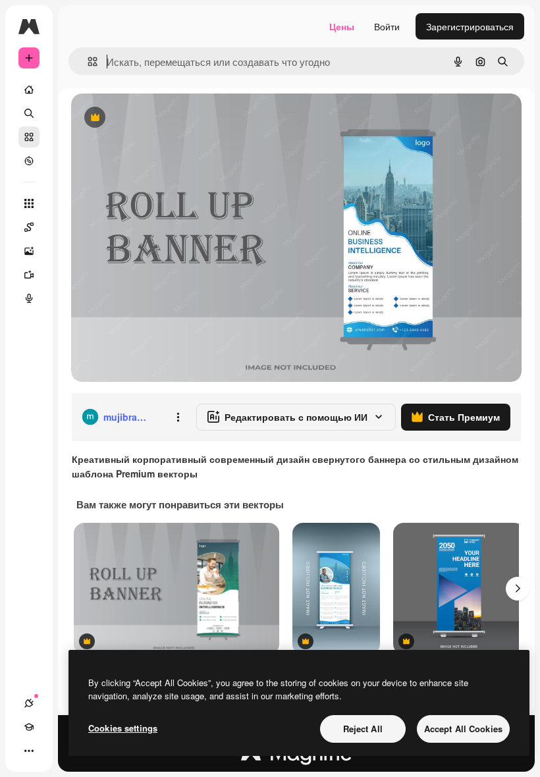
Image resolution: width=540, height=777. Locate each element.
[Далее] (517, 589)
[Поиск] (29, 113)
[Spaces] (29, 227)
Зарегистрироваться (470, 26)
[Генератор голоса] (29, 298)
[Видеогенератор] (29, 274)
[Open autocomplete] (87, 62)
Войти (387, 26)
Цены (341, 26)
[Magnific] (296, 756)
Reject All (363, 728)
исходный (159, 118)
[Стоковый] (29, 136)
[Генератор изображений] (29, 250)
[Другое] (29, 750)
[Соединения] (29, 703)
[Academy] (29, 726)
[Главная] (29, 89)
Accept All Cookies (463, 728)
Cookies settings (122, 728)
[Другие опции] (178, 417)
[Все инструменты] (29, 203)
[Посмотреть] (29, 160)
